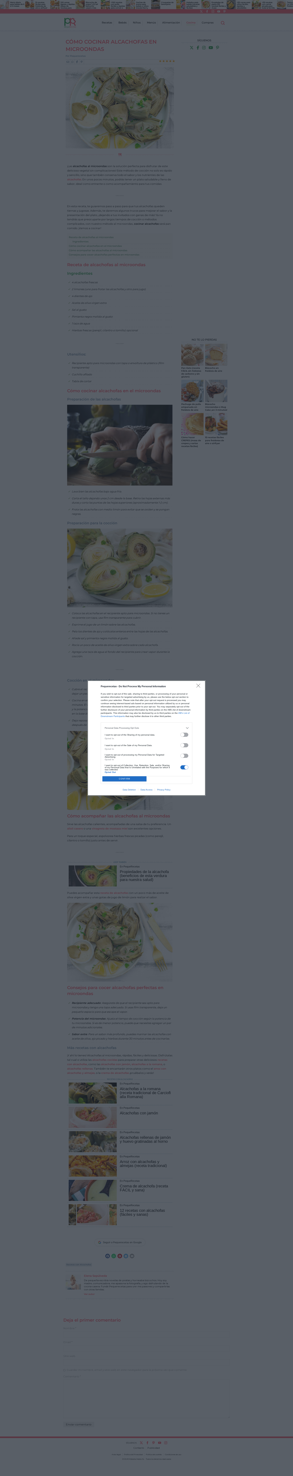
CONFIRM (124, 779)
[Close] (199, 687)
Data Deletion (129, 789)
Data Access (146, 789)
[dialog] (146, 738)
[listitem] (146, 728)
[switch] (184, 735)
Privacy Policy (163, 789)
